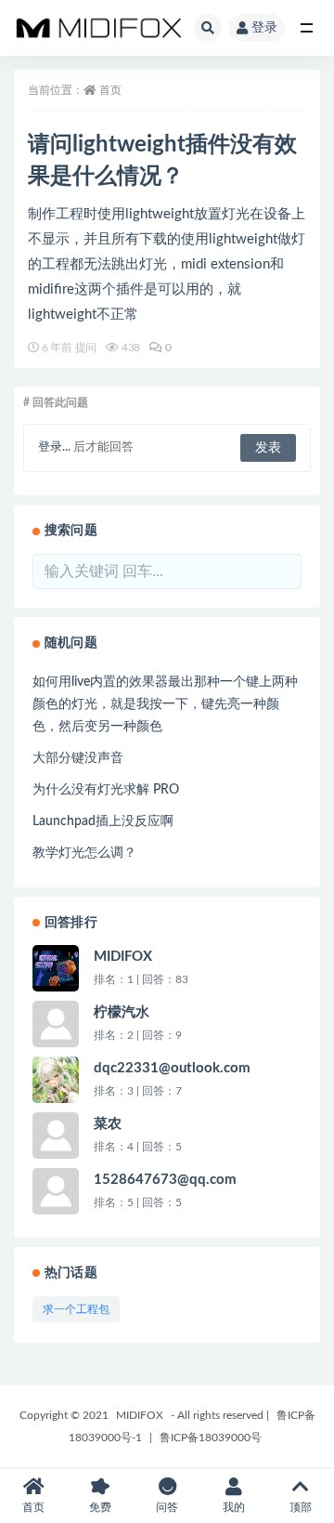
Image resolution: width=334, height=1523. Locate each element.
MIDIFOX (139, 1415)
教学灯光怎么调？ (84, 853)
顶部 (300, 1507)
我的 (234, 1507)
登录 (264, 27)
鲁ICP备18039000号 (211, 1437)
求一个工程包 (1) (76, 1313)
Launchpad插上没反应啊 (102, 821)
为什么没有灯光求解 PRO (105, 789)
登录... (54, 447)
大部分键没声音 (77, 758)
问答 (167, 1507)
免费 (100, 1507)
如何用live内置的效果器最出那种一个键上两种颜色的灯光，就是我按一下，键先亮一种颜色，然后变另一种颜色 (165, 704)
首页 (110, 90)
